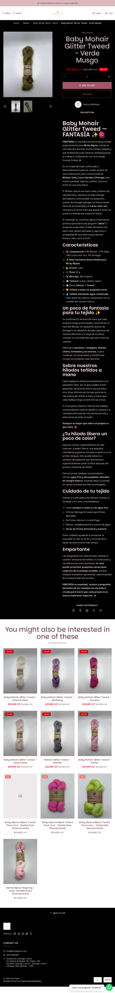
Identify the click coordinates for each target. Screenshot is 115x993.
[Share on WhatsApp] (87, 610)
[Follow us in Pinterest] (30, 933)
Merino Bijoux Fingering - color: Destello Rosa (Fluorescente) (20, 890)
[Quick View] (32, 671)
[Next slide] (50, 106)
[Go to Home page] (57, 13)
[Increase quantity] (109, 76)
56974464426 (12, 955)
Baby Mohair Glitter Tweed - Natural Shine (20, 699)
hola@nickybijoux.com (16, 951)
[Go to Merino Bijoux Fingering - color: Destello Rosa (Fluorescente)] (20, 861)
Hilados (26, 23)
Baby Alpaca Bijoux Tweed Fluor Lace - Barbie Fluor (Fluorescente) (20, 825)
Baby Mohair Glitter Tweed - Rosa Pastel (20, 761)
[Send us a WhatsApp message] (109, 987)
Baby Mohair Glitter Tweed (45, 23)
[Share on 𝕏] (80, 610)
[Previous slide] (5, 106)
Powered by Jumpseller (31, 981)
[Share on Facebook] (73, 610)
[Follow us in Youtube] (22, 933)
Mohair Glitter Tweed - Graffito (57, 761)
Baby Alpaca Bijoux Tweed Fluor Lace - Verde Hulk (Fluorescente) (94, 825)
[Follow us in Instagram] (14, 933)
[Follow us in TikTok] (26, 933)
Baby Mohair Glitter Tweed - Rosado (94, 699)
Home (16, 23)
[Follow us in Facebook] (18, 933)
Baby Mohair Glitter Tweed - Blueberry (57, 699)
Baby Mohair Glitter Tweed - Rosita (94, 761)
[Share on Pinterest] (94, 610)
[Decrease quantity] (65, 76)
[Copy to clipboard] (100, 610)
